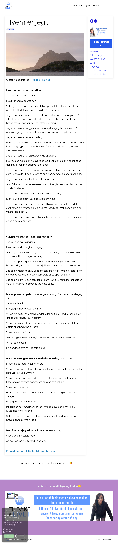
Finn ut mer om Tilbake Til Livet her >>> (30, 451)
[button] (14, 540)
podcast (94, 66)
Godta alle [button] (9, 536)
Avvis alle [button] (21, 536)
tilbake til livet (98, 74)
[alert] (15, 525)
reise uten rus (98, 70)
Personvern (107, 540)
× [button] (25, 509)
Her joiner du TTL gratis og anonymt (86, 6)
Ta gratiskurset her (101, 43)
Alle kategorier (98, 55)
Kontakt (97, 540)
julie (92, 62)
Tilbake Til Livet (40, 79)
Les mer (16, 526)
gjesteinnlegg (10, 29)
